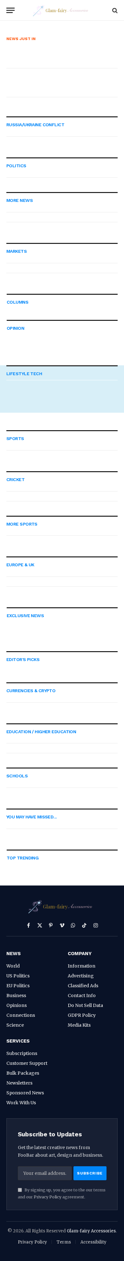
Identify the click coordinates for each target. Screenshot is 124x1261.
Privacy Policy (47, 1197)
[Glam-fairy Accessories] (61, 10)
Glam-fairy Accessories (91, 1231)
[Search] (114, 10)
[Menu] (10, 10)
